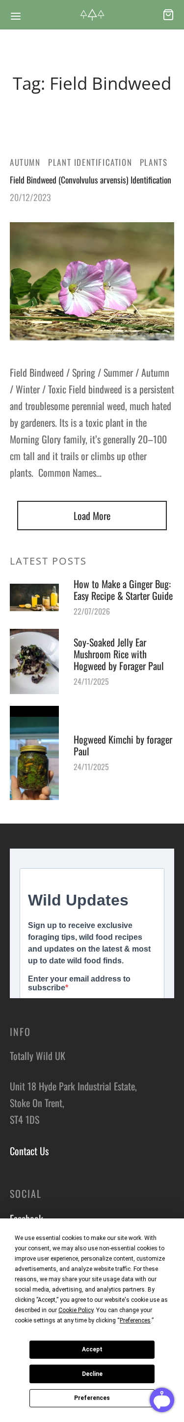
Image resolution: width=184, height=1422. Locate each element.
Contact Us (29, 1150)
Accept (92, 1349)
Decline (92, 1373)
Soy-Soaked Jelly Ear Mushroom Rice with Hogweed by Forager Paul (119, 653)
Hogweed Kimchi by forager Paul (123, 745)
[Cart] (168, 15)
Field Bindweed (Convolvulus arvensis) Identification (90, 179)
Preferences (92, 1398)
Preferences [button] (135, 1320)
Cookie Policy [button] (75, 1310)
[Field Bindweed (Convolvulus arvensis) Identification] (92, 281)
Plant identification (90, 162)
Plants (154, 162)
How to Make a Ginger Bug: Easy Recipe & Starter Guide (123, 589)
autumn (25, 162)
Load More (92, 515)
